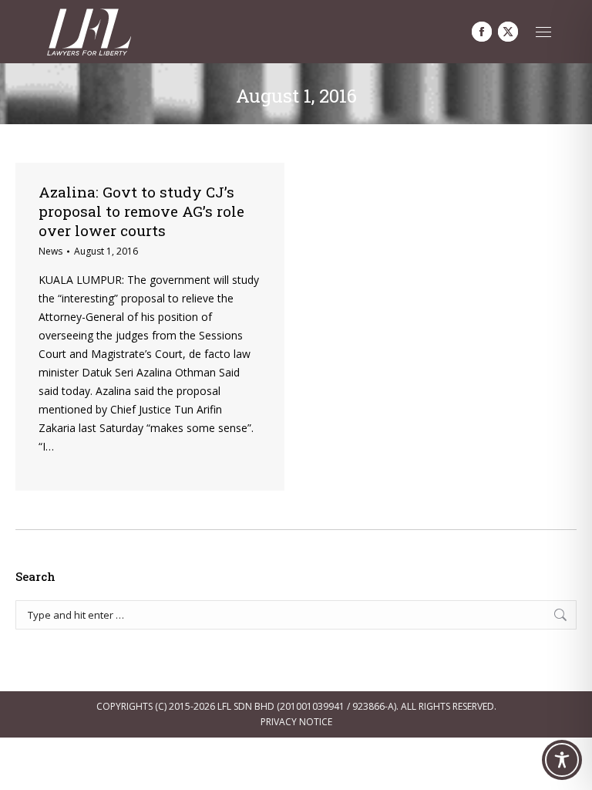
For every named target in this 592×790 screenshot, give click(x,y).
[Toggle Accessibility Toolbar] (561, 759)
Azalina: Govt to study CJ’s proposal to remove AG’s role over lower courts (141, 211)
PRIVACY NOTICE (296, 721)
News (50, 251)
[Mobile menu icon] (543, 32)
